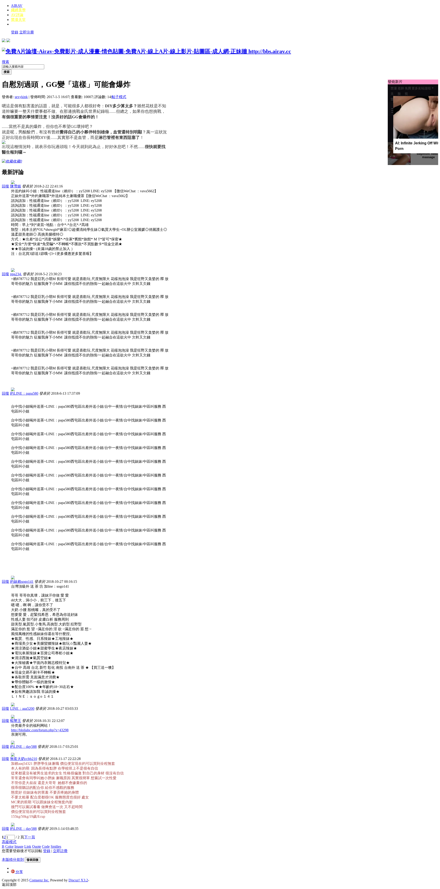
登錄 (14, 32)
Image (18, 846)
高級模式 (9, 842)
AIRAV (16, 6)
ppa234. (16, 274)
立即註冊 (60, 851)
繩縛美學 (18, 10)
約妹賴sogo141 (21, 581)
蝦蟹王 (15, 721)
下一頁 (29, 837)
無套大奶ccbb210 (23, 759)
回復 (5, 186)
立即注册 (26, 32)
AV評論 (17, 15)
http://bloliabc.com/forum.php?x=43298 (40, 730)
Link (27, 846)
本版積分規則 (13, 859)
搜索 (5, 62)
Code (46, 846)
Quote (36, 846)
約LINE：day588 (23, 747)
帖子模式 (119, 97)
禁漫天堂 (18, 20)
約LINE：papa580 (24, 393)
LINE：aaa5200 (22, 708)
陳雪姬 (15, 186)
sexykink (21, 97)
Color (9, 846)
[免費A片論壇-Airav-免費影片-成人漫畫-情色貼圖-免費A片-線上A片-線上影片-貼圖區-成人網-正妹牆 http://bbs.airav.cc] (146, 51)
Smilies (56, 846)
